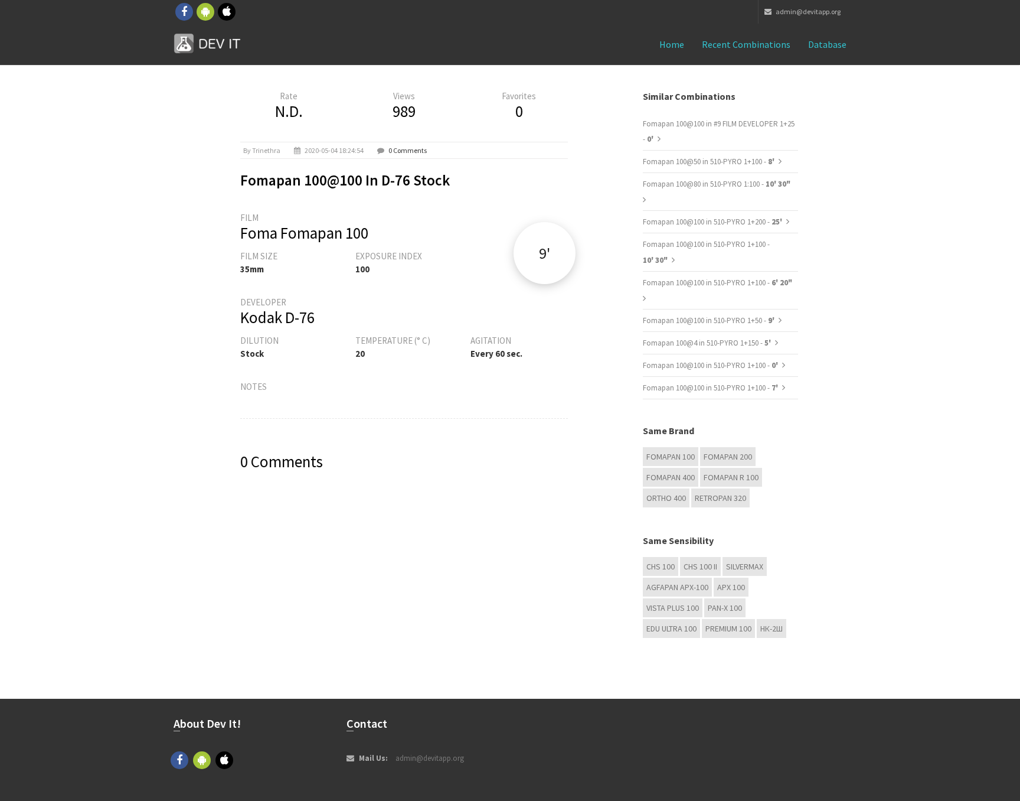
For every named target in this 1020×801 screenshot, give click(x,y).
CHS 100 (660, 566)
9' (544, 253)
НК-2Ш (771, 628)
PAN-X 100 (725, 608)
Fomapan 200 (728, 456)
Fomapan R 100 (731, 477)
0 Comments (407, 150)
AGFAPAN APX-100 (677, 587)
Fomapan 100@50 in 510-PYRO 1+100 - (709, 162)
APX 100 (731, 587)
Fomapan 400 (670, 477)
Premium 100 (728, 628)
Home (671, 44)
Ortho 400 (666, 498)
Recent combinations (746, 44)
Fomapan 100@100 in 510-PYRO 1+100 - (717, 283)
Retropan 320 (720, 498)
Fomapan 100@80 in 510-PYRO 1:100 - (716, 184)
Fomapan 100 (670, 456)
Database (827, 44)
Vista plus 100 (672, 608)
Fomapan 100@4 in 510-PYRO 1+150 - (708, 343)
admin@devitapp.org (807, 11)
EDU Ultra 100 (671, 628)
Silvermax (744, 566)
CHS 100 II (700, 566)
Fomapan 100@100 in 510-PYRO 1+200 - (713, 222)
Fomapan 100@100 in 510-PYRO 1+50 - (709, 320)
